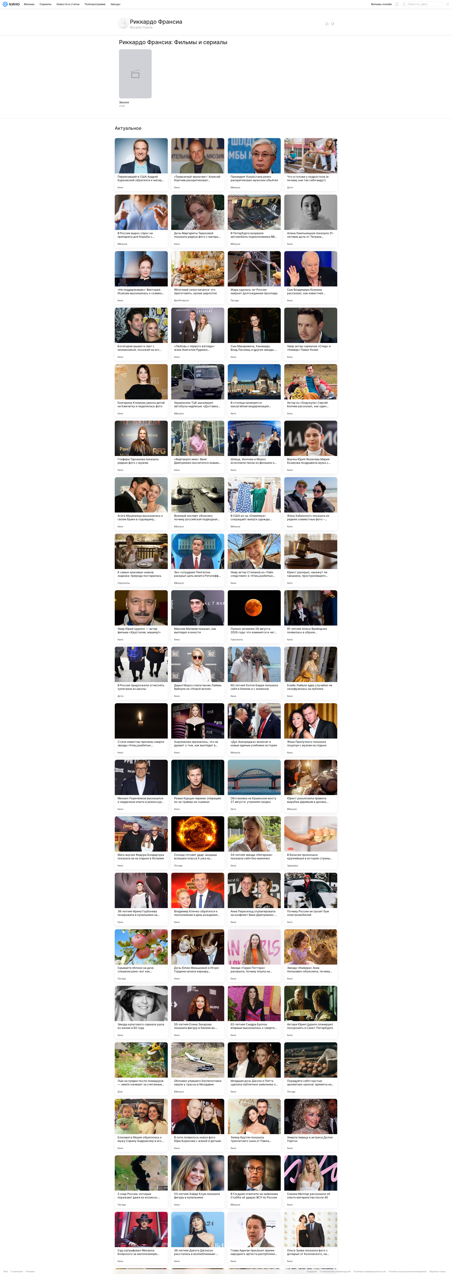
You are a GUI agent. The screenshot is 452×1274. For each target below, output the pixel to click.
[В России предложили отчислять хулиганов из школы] (141, 673)
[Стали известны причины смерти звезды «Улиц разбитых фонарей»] (141, 729)
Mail (6, 1271)
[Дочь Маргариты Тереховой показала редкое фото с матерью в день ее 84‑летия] (197, 221)
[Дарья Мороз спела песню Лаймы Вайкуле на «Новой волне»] (197, 673)
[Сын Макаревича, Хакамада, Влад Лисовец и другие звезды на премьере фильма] (254, 334)
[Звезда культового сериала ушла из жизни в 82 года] (141, 1012)
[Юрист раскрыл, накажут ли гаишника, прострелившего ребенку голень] (310, 560)
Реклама (30, 1271)
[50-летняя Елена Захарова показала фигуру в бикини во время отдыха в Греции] (197, 1012)
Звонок (124, 102)
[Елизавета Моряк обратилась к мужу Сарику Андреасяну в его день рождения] (141, 1125)
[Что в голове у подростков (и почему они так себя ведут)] (310, 164)
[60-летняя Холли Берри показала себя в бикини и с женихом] (254, 673)
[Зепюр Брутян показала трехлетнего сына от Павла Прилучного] (254, 1125)
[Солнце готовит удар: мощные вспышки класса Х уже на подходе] (197, 842)
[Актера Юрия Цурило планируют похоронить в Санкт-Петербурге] (310, 1012)
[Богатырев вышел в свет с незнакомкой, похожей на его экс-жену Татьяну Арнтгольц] (141, 334)
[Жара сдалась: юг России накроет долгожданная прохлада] (254, 277)
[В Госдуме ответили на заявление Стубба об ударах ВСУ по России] (254, 1181)
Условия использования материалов (407, 1271)
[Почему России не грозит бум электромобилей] (310, 899)
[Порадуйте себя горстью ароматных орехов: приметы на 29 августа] (310, 1068)
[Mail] (5, 4)
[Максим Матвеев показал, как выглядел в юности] (197, 616)
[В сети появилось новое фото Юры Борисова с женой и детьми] (197, 1125)
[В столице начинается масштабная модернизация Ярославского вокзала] (254, 390)
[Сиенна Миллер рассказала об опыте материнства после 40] (310, 1181)
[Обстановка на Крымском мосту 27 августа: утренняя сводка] (254, 786)
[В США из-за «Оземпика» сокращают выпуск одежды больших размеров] (254, 503)
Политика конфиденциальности (369, 1271)
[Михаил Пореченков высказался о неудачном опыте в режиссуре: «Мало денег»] (141, 786)
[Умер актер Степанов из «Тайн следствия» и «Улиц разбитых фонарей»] (254, 560)
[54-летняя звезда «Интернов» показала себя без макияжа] (254, 842)
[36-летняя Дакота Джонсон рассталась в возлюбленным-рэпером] (197, 1238)
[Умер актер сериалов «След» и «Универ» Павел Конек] (310, 334)
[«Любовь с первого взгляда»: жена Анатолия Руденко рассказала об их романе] (197, 334)
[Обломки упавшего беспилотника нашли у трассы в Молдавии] (197, 1068)
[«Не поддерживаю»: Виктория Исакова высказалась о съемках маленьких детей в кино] (141, 277)
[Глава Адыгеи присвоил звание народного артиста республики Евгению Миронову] (254, 1238)
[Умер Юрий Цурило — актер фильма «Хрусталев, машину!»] (141, 616)
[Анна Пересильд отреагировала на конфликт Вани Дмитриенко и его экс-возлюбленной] (254, 899)
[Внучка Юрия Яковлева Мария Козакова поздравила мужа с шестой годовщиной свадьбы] (310, 447)
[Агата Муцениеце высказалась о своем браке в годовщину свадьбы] (141, 503)
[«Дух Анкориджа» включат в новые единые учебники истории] (254, 729)
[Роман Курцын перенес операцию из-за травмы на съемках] (197, 786)
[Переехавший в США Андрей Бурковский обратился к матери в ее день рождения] (141, 164)
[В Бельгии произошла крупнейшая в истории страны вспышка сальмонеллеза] (310, 842)
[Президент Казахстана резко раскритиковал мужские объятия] (254, 164)
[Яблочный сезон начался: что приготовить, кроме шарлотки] (197, 277)
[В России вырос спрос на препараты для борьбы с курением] (141, 221)
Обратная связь (437, 1271)
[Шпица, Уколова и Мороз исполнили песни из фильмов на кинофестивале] (254, 447)
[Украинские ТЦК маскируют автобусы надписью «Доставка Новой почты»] (197, 390)
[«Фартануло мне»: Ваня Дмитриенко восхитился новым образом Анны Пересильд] (197, 447)
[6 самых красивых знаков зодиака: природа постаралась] (141, 560)
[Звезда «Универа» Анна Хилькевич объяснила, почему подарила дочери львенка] (310, 955)
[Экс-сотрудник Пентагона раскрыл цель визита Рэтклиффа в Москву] (197, 560)
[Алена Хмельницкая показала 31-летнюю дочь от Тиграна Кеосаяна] (310, 221)
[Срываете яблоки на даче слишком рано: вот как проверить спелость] (141, 955)
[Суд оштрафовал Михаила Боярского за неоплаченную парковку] (141, 1238)
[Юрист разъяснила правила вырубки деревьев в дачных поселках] (310, 786)
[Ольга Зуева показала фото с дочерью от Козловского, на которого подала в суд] (310, 1238)
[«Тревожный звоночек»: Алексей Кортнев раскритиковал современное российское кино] (197, 164)
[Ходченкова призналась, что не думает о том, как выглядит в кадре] (197, 729)
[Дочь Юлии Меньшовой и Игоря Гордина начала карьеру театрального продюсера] (197, 955)
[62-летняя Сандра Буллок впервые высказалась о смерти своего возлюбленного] (254, 1012)
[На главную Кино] (14, 4)
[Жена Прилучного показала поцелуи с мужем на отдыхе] (310, 729)
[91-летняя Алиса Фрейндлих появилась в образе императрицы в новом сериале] (310, 616)
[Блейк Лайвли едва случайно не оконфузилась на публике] (310, 673)
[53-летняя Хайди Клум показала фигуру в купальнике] (197, 1181)
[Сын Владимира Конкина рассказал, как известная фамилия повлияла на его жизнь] (310, 277)
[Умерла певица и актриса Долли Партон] (310, 1125)
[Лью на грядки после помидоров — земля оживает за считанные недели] (141, 1068)
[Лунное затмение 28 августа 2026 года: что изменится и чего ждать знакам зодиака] (254, 616)
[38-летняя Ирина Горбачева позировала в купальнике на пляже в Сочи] (141, 899)
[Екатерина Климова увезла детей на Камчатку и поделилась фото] (141, 390)
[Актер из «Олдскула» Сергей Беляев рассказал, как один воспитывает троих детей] (310, 390)
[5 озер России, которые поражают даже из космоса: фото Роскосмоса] (141, 1181)
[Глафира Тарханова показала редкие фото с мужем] (141, 447)
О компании (17, 1271)
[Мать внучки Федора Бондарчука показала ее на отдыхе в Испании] (141, 842)
